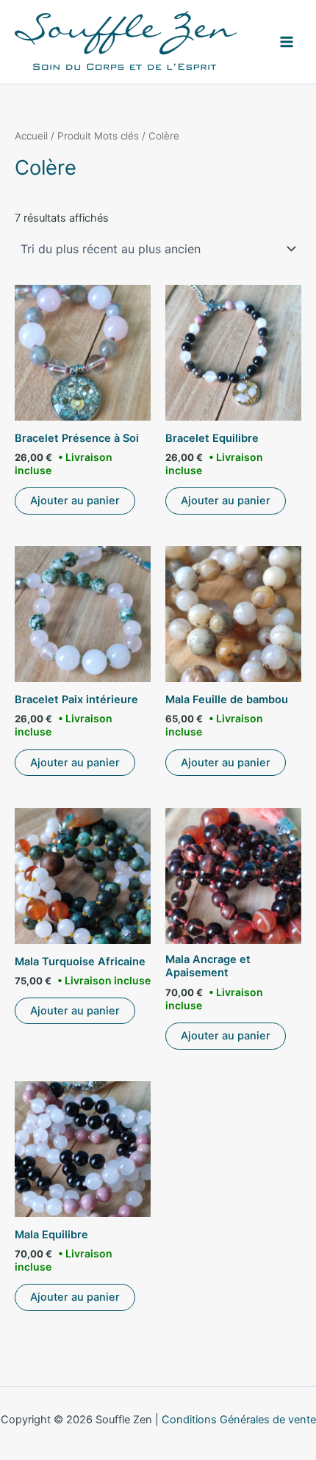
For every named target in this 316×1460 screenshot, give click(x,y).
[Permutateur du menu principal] (286, 42)
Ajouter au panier (75, 500)
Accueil (31, 136)
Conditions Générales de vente (239, 1419)
